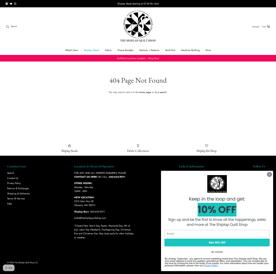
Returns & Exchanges (18, 188)
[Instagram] (15, 4)
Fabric (108, 50)
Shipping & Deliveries (18, 193)
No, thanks (217, 252)
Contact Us (12, 178)
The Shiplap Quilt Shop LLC (26, 262)
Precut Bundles (125, 50)
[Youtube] (11, 4)
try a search (161, 92)
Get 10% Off (217, 243)
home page (145, 92)
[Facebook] (7, 4)
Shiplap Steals (91, 50)
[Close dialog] (269, 174)
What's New (71, 50)
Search (10, 173)
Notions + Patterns (149, 50)
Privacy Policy (14, 183)
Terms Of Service (16, 198)
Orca (208, 50)
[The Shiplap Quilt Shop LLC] (138, 26)
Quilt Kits (170, 50)
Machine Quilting (190, 50)
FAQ (9, 203)
